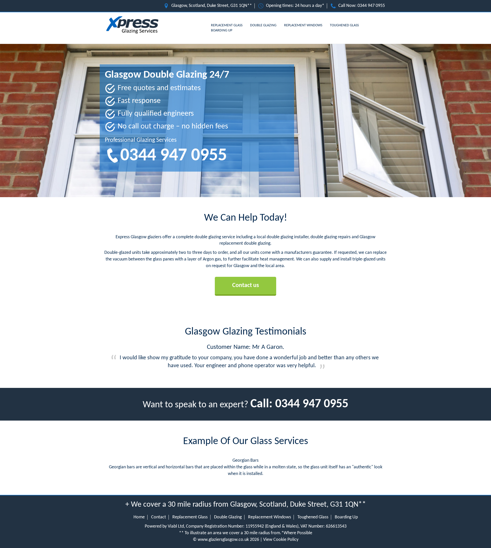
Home (139, 517)
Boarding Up (221, 30)
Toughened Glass (344, 25)
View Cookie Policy (280, 539)
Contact (158, 517)
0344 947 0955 (371, 5)
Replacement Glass (226, 25)
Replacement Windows (303, 25)
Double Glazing (263, 25)
